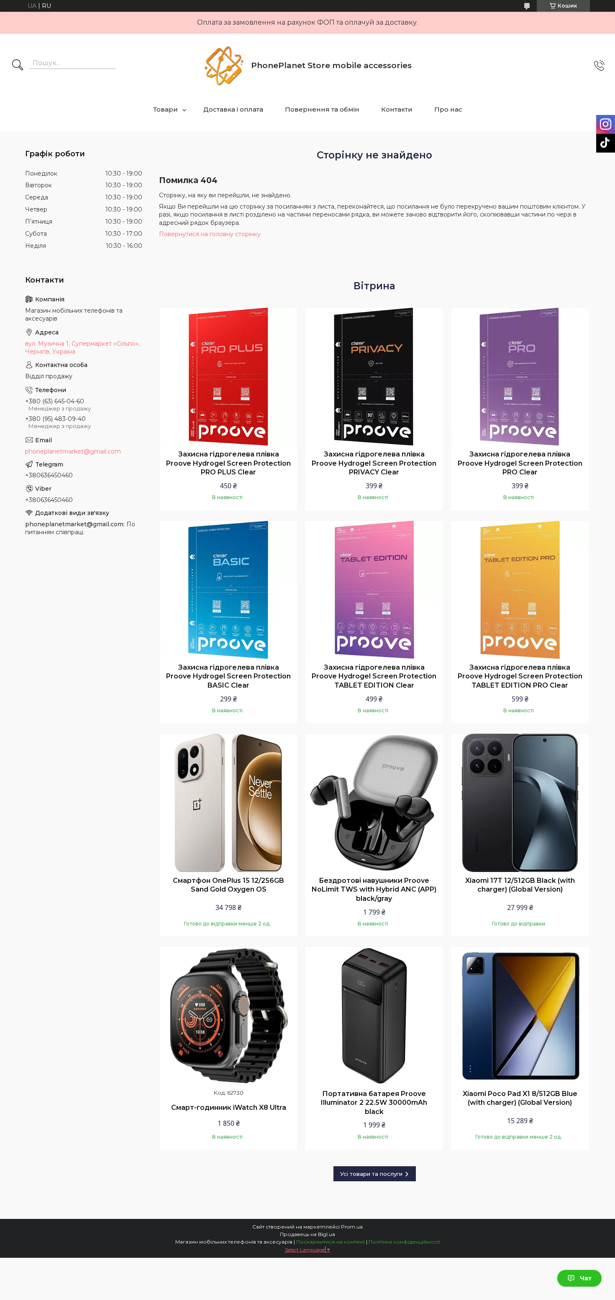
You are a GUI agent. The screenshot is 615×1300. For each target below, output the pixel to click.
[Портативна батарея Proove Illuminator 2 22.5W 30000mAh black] (374, 1016)
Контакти (397, 109)
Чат (586, 1278)
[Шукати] (17, 66)
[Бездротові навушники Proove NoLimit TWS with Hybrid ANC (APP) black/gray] (374, 803)
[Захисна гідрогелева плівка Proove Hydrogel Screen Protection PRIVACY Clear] (374, 377)
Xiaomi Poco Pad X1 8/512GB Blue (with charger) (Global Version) (520, 1098)
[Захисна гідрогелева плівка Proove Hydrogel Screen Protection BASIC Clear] (228, 590)
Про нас (448, 109)
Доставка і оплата (233, 109)
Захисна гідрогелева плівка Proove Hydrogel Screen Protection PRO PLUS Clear (228, 463)
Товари (165, 109)
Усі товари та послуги (371, 1173)
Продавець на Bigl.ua (307, 1234)
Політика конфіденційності (404, 1242)
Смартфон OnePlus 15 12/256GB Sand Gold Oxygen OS (228, 885)
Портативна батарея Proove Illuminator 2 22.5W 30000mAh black (374, 1103)
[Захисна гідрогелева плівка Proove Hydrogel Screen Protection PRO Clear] (520, 377)
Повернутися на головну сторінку (210, 234)
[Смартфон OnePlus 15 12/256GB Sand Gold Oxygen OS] (228, 803)
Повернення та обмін (322, 109)
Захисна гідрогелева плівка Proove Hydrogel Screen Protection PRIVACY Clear (374, 463)
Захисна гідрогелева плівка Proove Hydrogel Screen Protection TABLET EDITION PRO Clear (520, 676)
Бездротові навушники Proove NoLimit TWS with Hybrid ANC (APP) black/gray (374, 889)
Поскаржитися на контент (330, 1242)
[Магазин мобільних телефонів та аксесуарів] (224, 66)
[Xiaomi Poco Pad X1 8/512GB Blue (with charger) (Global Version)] (520, 1016)
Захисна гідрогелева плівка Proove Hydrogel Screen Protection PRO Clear (520, 463)
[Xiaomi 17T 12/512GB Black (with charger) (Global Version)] (520, 803)
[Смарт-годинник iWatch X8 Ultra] (228, 1016)
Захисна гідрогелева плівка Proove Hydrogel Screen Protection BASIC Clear (228, 676)
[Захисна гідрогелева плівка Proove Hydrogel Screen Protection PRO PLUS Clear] (228, 377)
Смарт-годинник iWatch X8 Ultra (228, 1107)
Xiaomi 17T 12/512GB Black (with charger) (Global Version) (520, 885)
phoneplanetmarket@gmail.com (73, 451)
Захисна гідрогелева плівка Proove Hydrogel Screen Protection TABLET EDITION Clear (374, 676)
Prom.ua (352, 1227)
